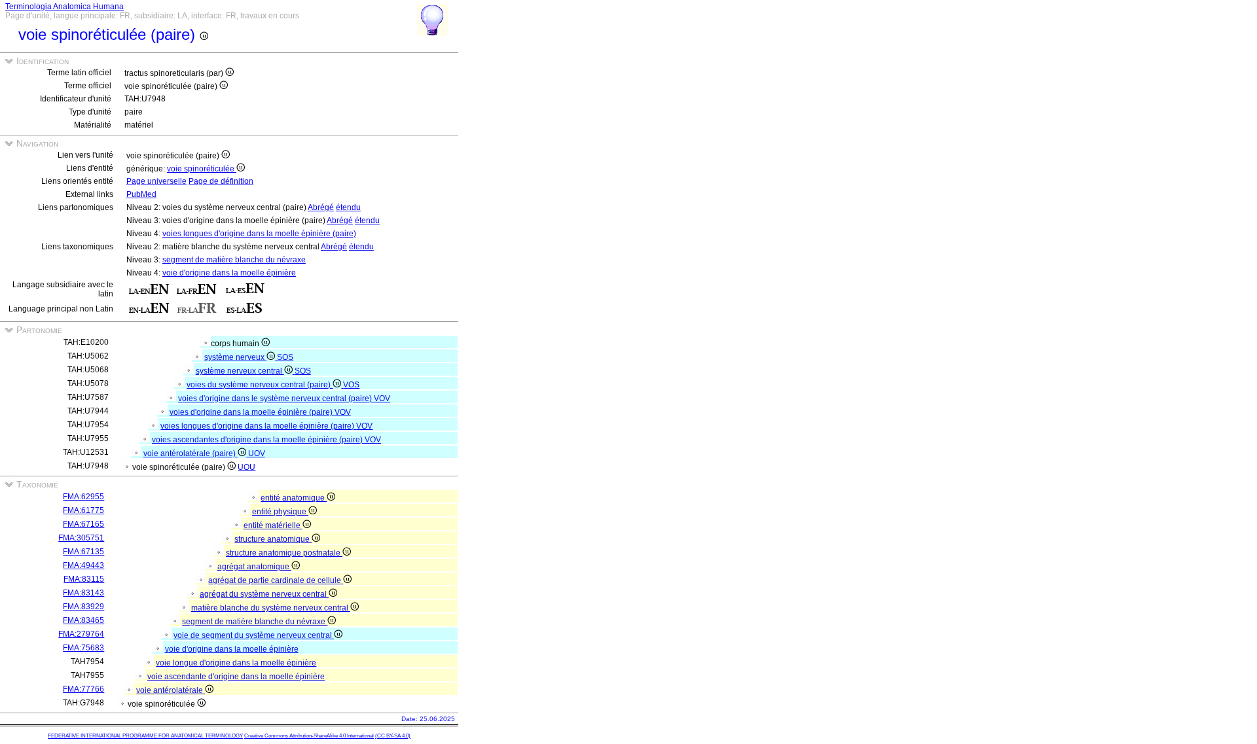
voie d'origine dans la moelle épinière (229, 272)
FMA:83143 (83, 592)
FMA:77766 (83, 689)
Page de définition (221, 181)
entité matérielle (273, 525)
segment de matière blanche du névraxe (234, 259)
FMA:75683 (83, 647)
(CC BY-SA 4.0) (392, 736)
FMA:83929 (83, 606)
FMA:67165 (83, 524)
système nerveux (235, 357)
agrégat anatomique (254, 566)
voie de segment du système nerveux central (253, 635)
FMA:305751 (81, 537)
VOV (382, 398)
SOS (285, 357)
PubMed (141, 194)
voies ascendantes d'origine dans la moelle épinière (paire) (258, 439)
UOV (256, 453)
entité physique (280, 511)
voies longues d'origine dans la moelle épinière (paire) (259, 233)
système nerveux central (240, 371)
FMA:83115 (84, 579)
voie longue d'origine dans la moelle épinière (236, 662)
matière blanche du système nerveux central (270, 607)
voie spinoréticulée (201, 168)
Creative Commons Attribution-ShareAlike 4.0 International (309, 736)
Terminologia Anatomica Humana (64, 6)
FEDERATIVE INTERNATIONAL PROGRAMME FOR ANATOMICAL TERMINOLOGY (145, 736)
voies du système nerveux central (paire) (260, 384)
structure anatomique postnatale (284, 553)
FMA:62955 (83, 496)
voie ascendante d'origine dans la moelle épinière (236, 676)
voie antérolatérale (170, 690)
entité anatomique (294, 498)
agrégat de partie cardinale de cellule (275, 580)
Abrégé (321, 207)
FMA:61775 (83, 510)
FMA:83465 (83, 620)
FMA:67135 (83, 551)
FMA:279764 (81, 634)
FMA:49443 (83, 565)
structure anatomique (273, 539)
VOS (351, 384)
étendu (348, 207)
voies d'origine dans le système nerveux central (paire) (276, 398)
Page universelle (156, 181)
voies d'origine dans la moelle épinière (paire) (252, 412)
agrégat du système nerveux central (264, 594)
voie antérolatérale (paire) (190, 453)
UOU (246, 467)
